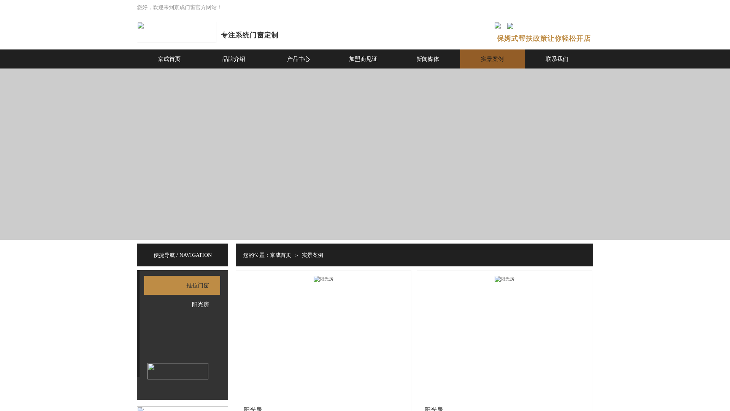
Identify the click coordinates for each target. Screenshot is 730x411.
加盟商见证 (363, 59)
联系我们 (557, 59)
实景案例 (492, 59)
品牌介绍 (233, 59)
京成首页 (169, 59)
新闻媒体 (427, 59)
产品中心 (298, 59)
